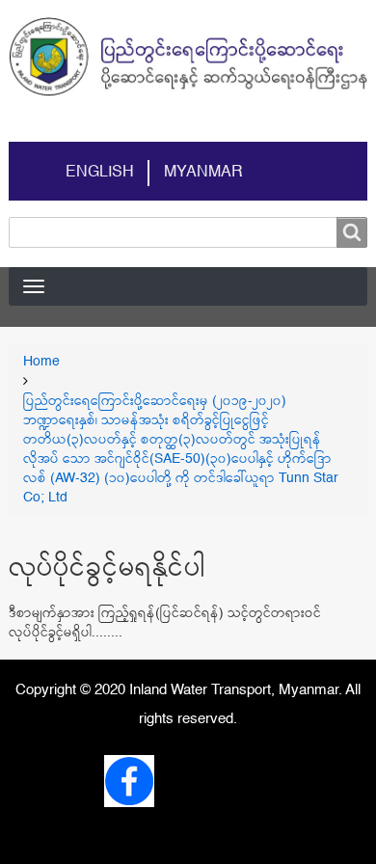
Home (41, 361)
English (100, 172)
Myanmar (203, 172)
